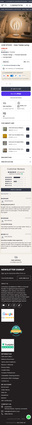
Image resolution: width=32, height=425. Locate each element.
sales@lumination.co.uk (12, 411)
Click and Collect (6, 356)
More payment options (16, 97)
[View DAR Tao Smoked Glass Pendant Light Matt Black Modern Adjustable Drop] (27, 136)
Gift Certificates (6, 400)
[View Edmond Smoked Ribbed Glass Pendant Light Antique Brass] (27, 143)
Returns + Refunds (7, 365)
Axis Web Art (21, 422)
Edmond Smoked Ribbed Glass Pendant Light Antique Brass (16, 142)
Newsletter (4, 395)
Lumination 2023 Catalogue (10, 378)
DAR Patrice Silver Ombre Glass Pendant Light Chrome (16, 149)
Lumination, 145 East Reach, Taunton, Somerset (16, 408)
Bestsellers (9, 9)
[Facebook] (8, 305)
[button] (5, 52)
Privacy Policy (5, 367)
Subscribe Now (24, 278)
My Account (5, 387)
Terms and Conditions (8, 362)
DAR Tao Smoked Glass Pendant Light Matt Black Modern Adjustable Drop (16, 135)
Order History (5, 390)
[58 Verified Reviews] (16, 337)
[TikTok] (19, 305)
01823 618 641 (9, 414)
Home (2, 9)
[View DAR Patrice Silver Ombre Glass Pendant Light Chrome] (27, 150)
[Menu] (2, 5)
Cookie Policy (5, 370)
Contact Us (5, 381)
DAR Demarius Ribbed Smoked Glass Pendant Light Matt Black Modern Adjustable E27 (16, 128)
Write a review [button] (16, 190)
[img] (4, 198)
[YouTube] (3, 305)
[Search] (6, 5)
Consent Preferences (8, 373)
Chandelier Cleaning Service (10, 375)
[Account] (27, 5)
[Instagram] (14, 305)
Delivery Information (7, 359)
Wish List (4, 392)
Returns (3, 398)
